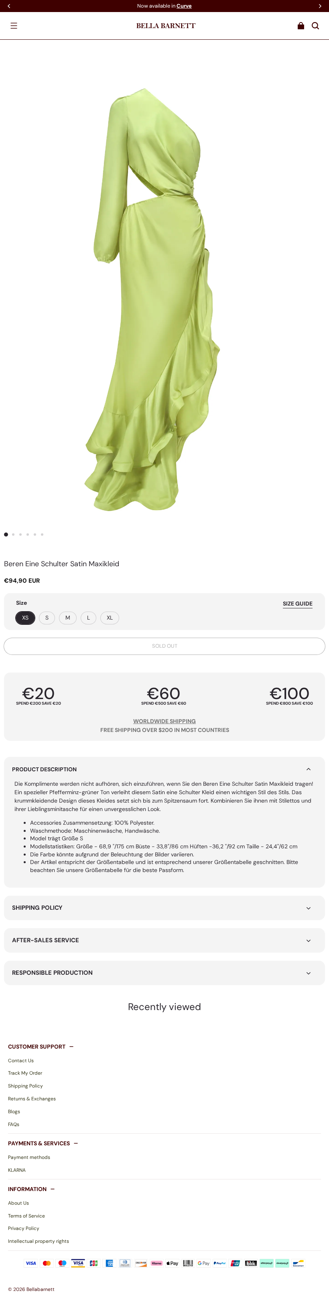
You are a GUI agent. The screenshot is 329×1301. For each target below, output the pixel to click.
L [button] (88, 617)
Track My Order (25, 1073)
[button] (13, 25)
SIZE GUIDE (298, 603)
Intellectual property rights (38, 1241)
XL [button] (110, 617)
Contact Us (21, 1060)
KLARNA (17, 1170)
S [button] (47, 617)
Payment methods (29, 1157)
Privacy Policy (23, 1228)
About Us (18, 1203)
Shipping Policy (25, 1086)
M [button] (67, 617)
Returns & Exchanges (32, 1099)
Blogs (14, 1111)
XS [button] (25, 617)
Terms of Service (26, 1216)
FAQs (13, 1124)
